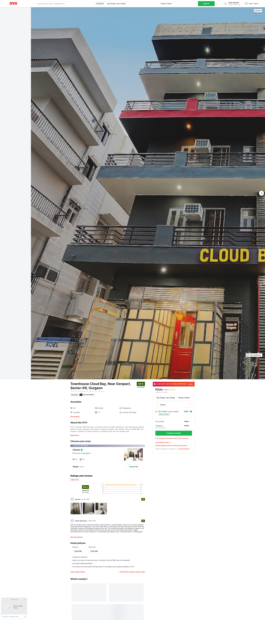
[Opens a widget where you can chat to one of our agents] (14, 608)
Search (206, 4)
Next (261, 193)
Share (259, 11)
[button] (173, 443)
